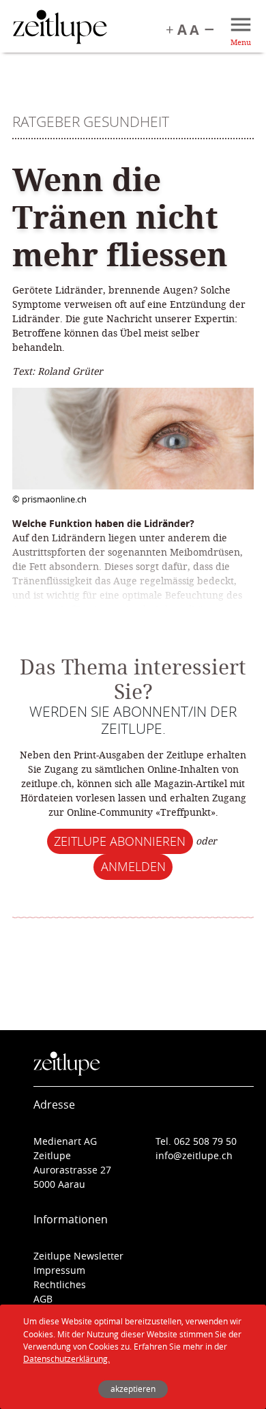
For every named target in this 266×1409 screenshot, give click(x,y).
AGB (43, 1298)
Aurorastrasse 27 (72, 1169)
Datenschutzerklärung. (66, 1359)
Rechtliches (59, 1284)
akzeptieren (133, 1389)
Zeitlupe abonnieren (120, 841)
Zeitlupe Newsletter (78, 1255)
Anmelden (133, 866)
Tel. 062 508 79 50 (196, 1141)
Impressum (59, 1270)
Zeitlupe (60, 29)
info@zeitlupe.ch (194, 1155)
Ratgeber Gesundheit (90, 121)
